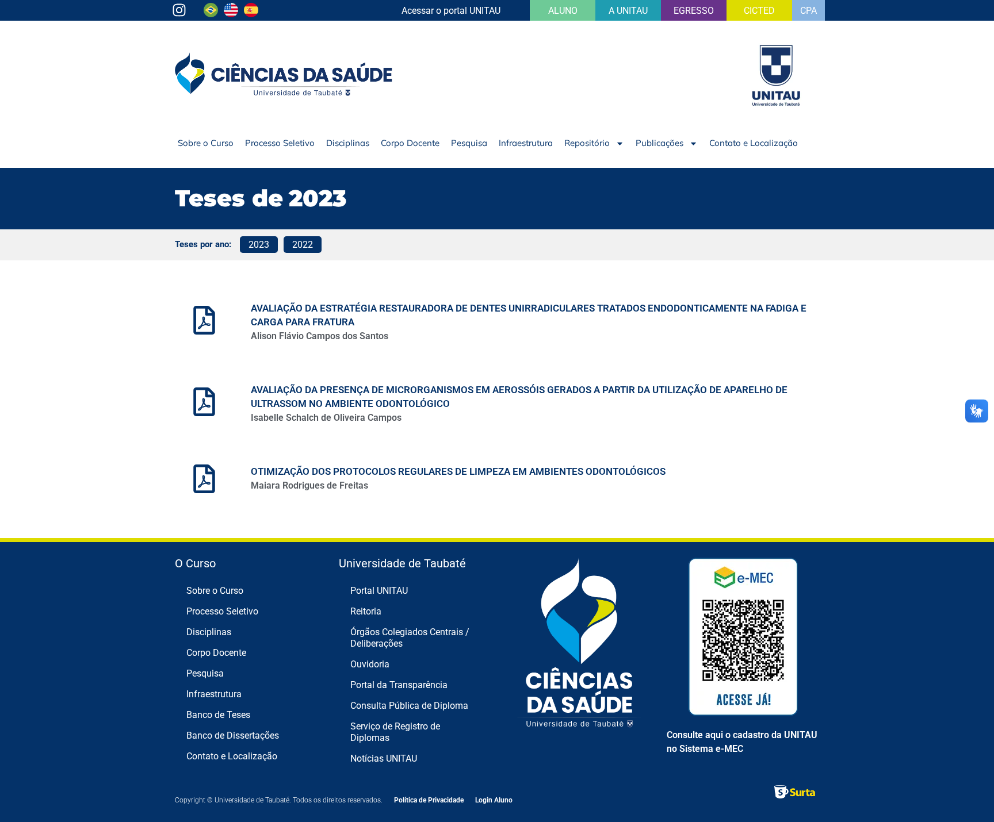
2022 (302, 244)
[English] (231, 14)
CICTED (759, 10)
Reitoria (365, 611)
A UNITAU (628, 10)
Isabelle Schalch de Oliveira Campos (326, 417)
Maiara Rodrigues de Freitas (309, 485)
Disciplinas (347, 142)
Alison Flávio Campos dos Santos (319, 336)
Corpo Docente (410, 142)
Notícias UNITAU (383, 758)
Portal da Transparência (399, 684)
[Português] (211, 14)
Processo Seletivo (280, 142)
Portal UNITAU (379, 590)
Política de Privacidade (429, 800)
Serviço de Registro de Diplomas (395, 732)
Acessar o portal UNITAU (451, 10)
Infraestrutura (526, 142)
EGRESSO (694, 10)
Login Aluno (494, 800)
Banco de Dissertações (232, 735)
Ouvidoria (369, 664)
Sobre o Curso (206, 142)
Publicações (659, 142)
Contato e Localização (753, 142)
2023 (258, 244)
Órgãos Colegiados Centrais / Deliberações (409, 638)
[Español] (251, 14)
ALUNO (563, 10)
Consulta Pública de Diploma (409, 705)
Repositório (587, 142)
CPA (808, 10)
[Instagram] (179, 10)
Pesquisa (469, 142)
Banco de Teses (218, 714)
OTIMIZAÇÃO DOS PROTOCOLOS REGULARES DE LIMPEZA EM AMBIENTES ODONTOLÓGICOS (458, 471)
